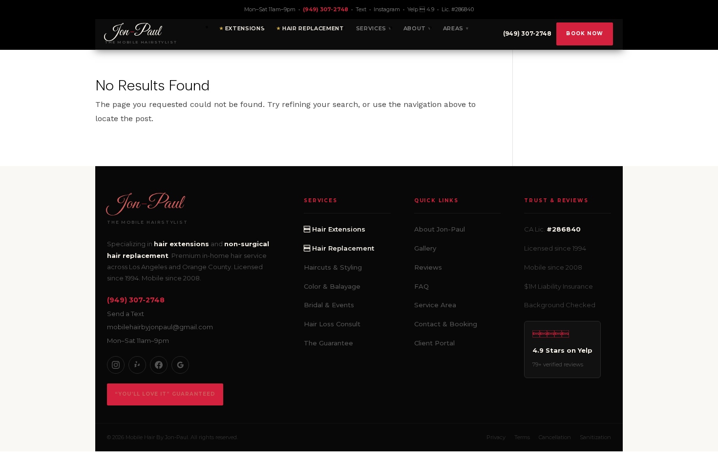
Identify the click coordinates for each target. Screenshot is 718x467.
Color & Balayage (332, 286)
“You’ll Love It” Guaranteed (165, 394)
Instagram (387, 9)
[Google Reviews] (180, 365)
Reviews (428, 267)
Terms (522, 437)
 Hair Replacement (339, 248)
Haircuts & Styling (333, 267)
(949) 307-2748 (325, 9)
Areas (453, 28)
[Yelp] (137, 365)
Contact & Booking (445, 324)
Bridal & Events (329, 305)
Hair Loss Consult (332, 324)
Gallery (425, 248)
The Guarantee (328, 343)
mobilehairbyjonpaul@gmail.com (160, 327)
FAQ (421, 286)
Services (371, 28)
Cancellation (555, 437)
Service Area (435, 305)
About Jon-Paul (439, 229)
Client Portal (434, 343)
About (414, 28)
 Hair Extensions (334, 229)
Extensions (245, 28)
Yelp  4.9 (420, 9)
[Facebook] (159, 365)
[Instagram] (116, 365)
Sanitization (595, 437)
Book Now (584, 33)
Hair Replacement (313, 28)
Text (361, 9)
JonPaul (145, 203)
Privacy (496, 437)
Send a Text (125, 314)
